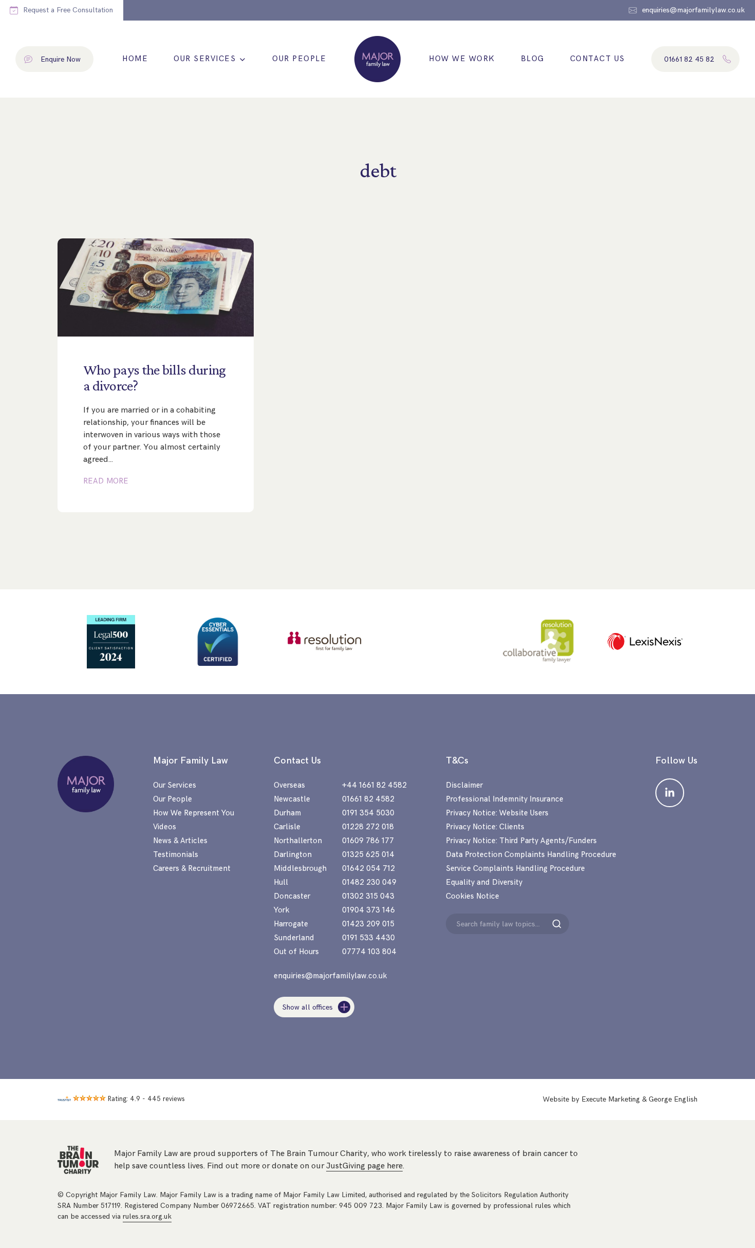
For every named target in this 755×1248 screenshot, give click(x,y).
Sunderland (294, 938)
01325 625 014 (368, 854)
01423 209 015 (368, 924)
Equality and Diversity (484, 882)
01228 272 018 (368, 827)
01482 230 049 (369, 882)
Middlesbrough (300, 868)
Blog (532, 58)
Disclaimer (464, 785)
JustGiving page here (364, 1166)
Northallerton (298, 840)
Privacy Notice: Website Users (497, 813)
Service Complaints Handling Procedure (515, 868)
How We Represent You (193, 813)
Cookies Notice (472, 896)
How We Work (462, 58)
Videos (164, 827)
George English (673, 1099)
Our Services (205, 58)
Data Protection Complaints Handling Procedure (531, 854)
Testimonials (175, 854)
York (281, 910)
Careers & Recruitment (192, 868)
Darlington (293, 854)
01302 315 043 (368, 896)
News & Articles (180, 840)
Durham (287, 813)
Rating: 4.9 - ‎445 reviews (146, 1099)
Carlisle (287, 827)
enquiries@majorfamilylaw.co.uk (330, 976)
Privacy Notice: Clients (485, 827)
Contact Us (597, 58)
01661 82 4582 (368, 799)
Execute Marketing (610, 1099)
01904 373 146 (368, 910)
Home (135, 58)
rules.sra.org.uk (147, 1216)
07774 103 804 (369, 951)
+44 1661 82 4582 (374, 785)
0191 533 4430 (368, 938)
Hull (281, 882)
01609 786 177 (368, 840)
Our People (299, 58)
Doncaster (292, 896)
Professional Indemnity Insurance (504, 799)
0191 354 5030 (368, 813)
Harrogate (291, 924)
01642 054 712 (368, 868)
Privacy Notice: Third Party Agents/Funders (521, 840)
